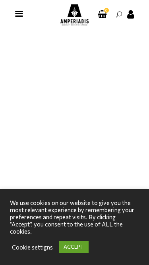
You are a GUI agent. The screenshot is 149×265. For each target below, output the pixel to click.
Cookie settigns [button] (32, 247)
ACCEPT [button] (74, 247)
